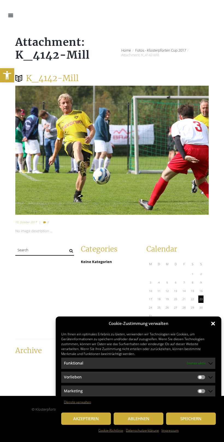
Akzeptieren (86, 418)
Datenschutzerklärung (142, 430)
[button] (7, 75)
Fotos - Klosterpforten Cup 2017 (160, 50)
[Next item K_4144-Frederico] (160, 150)
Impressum (170, 430)
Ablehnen (138, 418)
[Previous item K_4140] (63, 150)
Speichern (191, 418)
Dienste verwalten (77, 402)
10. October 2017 (26, 222)
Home (126, 50)
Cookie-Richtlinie (110, 430)
